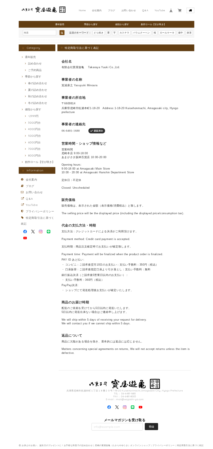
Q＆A (145, 10)
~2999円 (33, 116)
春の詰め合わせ (37, 83)
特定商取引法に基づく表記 (190, 445)
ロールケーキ (167, 32)
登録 (151, 426)
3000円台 (34, 122)
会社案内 (97, 10)
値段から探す (122, 24)
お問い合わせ (128, 10)
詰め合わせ (35, 63)
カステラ (124, 32)
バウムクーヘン (141, 32)
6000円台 (34, 142)
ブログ (111, 10)
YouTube (160, 10)
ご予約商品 (35, 70)
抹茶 (189, 32)
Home (82, 10)
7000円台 (34, 148)
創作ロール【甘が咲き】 (153, 24)
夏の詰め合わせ (37, 89)
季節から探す (91, 24)
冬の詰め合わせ (37, 103)
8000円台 (34, 155)
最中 (180, 32)
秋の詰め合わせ (37, 96)
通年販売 (59, 24)
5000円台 (34, 135)
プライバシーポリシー (40, 211)
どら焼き (99, 32)
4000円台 (34, 129)
